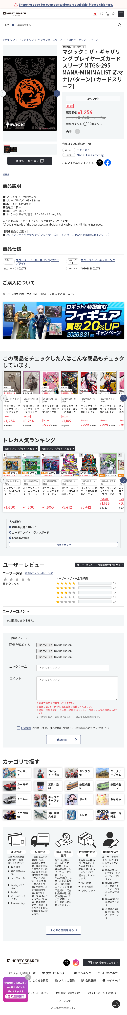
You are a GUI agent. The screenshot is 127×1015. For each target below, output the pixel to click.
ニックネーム (18, 666)
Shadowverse (20, 538)
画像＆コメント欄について (39, 573)
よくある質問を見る (62, 930)
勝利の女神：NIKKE (24, 527)
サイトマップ (63, 1001)
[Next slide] (57, 93)
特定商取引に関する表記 (68, 992)
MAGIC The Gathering (90, 155)
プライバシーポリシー (39, 992)
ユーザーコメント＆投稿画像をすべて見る (99, 565)
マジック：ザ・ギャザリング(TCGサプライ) (37, 262)
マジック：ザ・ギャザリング (98, 260)
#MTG (6, 174)
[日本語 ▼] (95, 14)
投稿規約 (26, 728)
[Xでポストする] (99, 162)
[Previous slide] (3, 398)
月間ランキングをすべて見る (57, 448)
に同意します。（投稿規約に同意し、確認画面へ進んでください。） (65, 728)
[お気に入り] (101, 14)
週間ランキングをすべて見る (20, 448)
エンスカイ (83, 150)
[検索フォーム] (113, 14)
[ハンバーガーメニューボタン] (121, 14)
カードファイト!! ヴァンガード (30, 532)
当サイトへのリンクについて (102, 992)
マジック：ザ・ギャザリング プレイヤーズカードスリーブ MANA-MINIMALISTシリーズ (57, 235)
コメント (15, 678)
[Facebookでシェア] (107, 162)
